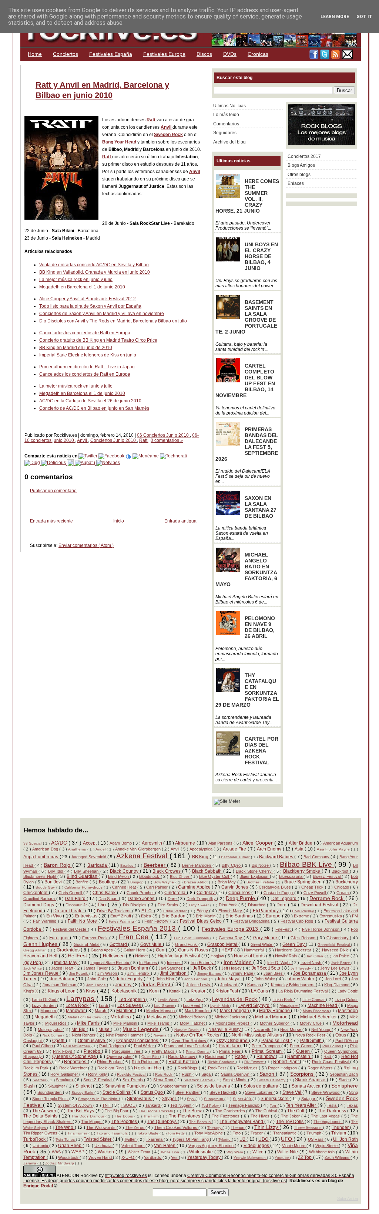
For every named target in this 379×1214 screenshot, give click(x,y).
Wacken (106, 1151)
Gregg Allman (35, 950)
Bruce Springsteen (303, 882)
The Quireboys (162, 1121)
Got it (364, 16)
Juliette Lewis (198, 985)
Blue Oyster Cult (215, 876)
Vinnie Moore (294, 1145)
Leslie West (168, 1000)
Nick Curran (53, 1035)
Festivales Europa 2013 (231, 929)
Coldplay (206, 892)
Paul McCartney (77, 1046)
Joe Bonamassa (310, 973)
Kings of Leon (62, 991)
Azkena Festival (143, 856)
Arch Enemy (270, 849)
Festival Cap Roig (298, 921)
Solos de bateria (214, 1086)
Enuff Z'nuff (121, 916)
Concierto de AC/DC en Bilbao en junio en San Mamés (94, 408)
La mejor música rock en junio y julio (76, 279)
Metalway (157, 1016)
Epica (146, 916)
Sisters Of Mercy (272, 1080)
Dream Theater (69, 910)
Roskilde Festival (132, 1074)
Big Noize (261, 865)
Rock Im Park (36, 1068)
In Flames (148, 962)
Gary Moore (266, 937)
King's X (31, 991)
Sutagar (308, 1098)
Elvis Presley (303, 911)
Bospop (137, 882)
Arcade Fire (235, 849)
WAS (57, 1152)
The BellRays (81, 1110)
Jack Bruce (341, 963)
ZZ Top (305, 1157)
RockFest (217, 1068)
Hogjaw (218, 956)
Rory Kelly (98, 1074)
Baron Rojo (58, 865)
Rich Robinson (146, 1061)
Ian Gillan (315, 956)
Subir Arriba (347, 1198)
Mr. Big (79, 1029)
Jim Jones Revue (41, 973)
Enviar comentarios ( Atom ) (86, 545)
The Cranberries (230, 1111)
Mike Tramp (158, 1023)
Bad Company (317, 857)
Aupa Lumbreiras (41, 856)
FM (355, 916)
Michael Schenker (319, 1016)
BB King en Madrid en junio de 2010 (75, 347)
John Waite (265, 979)
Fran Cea (135, 937)
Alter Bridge (301, 843)
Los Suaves (129, 1005)
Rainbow (266, 1056)
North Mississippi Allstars (257, 1035)
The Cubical (266, 1111)
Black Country (125, 871)
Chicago (342, 887)
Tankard (153, 1105)
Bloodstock (150, 876)
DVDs (230, 54)
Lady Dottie (348, 991)
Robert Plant (286, 1061)
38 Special (33, 843)
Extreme (302, 916)
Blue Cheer (180, 877)
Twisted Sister (98, 1139)
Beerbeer (155, 865)
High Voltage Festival (180, 955)
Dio (103, 904)
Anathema (77, 849)
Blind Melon (119, 876)
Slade (344, 1080)
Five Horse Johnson (321, 929)
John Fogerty (130, 978)
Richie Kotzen (183, 1061)
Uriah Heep (70, 1145)
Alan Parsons (221, 843)
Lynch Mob (220, 1006)
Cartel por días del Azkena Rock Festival (261, 750)
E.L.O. (147, 911)
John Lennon (196, 979)
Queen (303, 1051)
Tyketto (225, 1139)
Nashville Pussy (225, 1029)
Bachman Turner (236, 857)
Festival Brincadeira (252, 921)
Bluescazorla (291, 876)
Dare (173, 898)
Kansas (254, 985)
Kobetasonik (124, 991)
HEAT (227, 950)
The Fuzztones (226, 1116)
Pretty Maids (164, 1051)
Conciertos (65, 54)
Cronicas (258, 54)
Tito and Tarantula (113, 1133)
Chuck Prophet (141, 892)
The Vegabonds (328, 1121)
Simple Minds (235, 1080)
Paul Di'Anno (346, 1040)
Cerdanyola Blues (275, 887)
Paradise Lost (276, 1040)
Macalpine (289, 1005)
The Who (64, 1127)
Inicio (118, 521)
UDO (263, 1139)
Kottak (175, 991)
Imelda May (66, 962)
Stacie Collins (117, 1092)
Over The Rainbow (189, 1040)
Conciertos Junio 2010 (113, 440)
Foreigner (59, 937)
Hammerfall (255, 950)
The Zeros (135, 1127)
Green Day (294, 944)
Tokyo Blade (148, 1133)
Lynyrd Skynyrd (254, 1005)
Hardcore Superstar (293, 950)
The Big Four (117, 1111)
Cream (343, 892)
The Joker (291, 1116)
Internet (174, 962)
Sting (353, 1092)
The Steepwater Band (241, 1121)
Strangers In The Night (98, 1099)
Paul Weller (144, 1046)
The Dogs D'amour (88, 1116)
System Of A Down (75, 1105)
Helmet (142, 956)
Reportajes (75, 1061)
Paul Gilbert (43, 1046)
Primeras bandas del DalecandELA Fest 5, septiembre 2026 (246, 444)
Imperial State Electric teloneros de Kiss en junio (87, 355)
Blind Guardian (82, 876)
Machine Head (323, 1005)
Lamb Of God (44, 999)
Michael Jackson (230, 1017)
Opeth (59, 1040)
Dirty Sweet (199, 905)
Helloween (114, 955)
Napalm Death (187, 1030)
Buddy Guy (46, 887)
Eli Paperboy (266, 910)
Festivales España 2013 (138, 928)
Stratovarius (139, 1098)
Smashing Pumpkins (126, 1086)
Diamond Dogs (39, 904)
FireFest (283, 929)
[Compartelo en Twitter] (88, 456)
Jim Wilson (107, 973)
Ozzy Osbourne (233, 1040)
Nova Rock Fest (310, 1035)
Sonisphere (344, 1086)
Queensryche (120, 1056)
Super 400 (242, 1099)
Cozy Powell (315, 892)
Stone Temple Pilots (50, 1098)
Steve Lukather (259, 1092)
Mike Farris (89, 1023)
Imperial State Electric (110, 962)
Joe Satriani (63, 978)
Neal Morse (291, 1029)
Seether (40, 1080)
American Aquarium (340, 843)
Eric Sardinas (239, 916)
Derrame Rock (327, 898)
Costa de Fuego (279, 892)
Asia (300, 849)
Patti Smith (311, 1040)
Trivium (339, 1133)
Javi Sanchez (171, 968)
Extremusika (331, 916)
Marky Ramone (275, 1010)
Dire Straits (169, 905)
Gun (161, 950)
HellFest (78, 955)
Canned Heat (124, 887)
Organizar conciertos (138, 1040)
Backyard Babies (277, 856)
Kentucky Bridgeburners (293, 985)
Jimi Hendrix (139, 973)
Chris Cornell (70, 892)
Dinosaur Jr (77, 905)
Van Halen (165, 1145)
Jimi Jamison (174, 973)
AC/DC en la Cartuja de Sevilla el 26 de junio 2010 (90, 400)
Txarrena (155, 1139)
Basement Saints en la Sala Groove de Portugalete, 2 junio (246, 317)
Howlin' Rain (286, 956)
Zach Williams (338, 1157)
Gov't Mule (151, 944)
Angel (101, 849)
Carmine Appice (195, 887)
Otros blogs (299, 174)
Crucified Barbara (39, 898)
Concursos (240, 892)
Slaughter (57, 1086)
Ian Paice (341, 956)
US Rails (316, 1139)
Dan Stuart (108, 898)
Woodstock (69, 1157)
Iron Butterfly (203, 962)
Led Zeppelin (132, 999)
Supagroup (214, 1099)
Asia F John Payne (334, 849)
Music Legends (141, 1029)
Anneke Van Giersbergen (138, 849)
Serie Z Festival (98, 1080)
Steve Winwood (325, 1092)
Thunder (341, 1127)
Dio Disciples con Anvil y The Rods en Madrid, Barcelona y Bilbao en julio (113, 321)
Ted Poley (211, 1105)
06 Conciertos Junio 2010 (163, 435)
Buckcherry (346, 882)
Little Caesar (314, 999)
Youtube (282, 1158)
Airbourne (185, 843)
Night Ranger (84, 1035)
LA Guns (260, 991)
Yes (175, 1157)
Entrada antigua (180, 521)
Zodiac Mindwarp (60, 1163)
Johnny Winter (300, 978)
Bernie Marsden (197, 865)
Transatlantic (285, 1133)
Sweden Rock (168, 134)
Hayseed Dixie (336, 950)
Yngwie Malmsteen (250, 1158)
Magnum (48, 1010)
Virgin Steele (327, 1145)
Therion (238, 1127)
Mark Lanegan (235, 1010)
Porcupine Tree (127, 1051)
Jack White (33, 968)
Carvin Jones (235, 887)
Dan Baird (76, 898)
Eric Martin (206, 916)
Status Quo (152, 1092)
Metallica (121, 1016)
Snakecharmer (174, 1086)
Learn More (335, 16)
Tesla (332, 1105)
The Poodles (124, 1121)
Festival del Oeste (70, 929)
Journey (124, 984)
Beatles (127, 865)
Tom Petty (177, 1133)
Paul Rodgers (112, 1046)
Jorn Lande (96, 985)
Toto (237, 1133)
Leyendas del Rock (235, 999)
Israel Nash (311, 962)
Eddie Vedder (175, 911)
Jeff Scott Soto (267, 968)
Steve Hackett (222, 1092)
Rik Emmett (254, 1062)
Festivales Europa (164, 54)
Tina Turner (77, 1133)
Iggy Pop (32, 962)
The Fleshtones (185, 1116)
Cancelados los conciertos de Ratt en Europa (84, 332)
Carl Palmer (157, 887)
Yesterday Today (204, 1157)
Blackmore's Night (40, 876)
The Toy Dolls (290, 1121)
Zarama (30, 1163)
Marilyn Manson (161, 1010)
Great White (262, 944)
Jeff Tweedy (301, 968)
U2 (242, 1139)
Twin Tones (66, 1139)
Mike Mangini (125, 1023)
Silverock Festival (199, 1080)
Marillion (125, 1010)
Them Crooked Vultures (176, 1127)
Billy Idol (56, 871)
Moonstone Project (233, 1023)
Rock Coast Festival (331, 1061)
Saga (206, 1074)
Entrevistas (86, 916)
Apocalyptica (202, 849)
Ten (273, 1105)
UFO (287, 1139)
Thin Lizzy (266, 1127)
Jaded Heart (62, 968)
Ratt (152, 119)
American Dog (45, 849)
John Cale (97, 979)
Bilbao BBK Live (307, 864)
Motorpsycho (50, 1029)
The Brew (192, 1110)
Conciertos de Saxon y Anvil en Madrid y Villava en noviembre (101, 313)
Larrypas (81, 998)
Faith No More (83, 921)
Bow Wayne (164, 882)
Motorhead (345, 1023)
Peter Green (301, 1046)
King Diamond (337, 985)
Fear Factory (157, 921)
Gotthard (119, 944)
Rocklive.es (248, 1068)
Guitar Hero (135, 950)
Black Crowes (167, 871)
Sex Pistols (133, 1080)
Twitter (130, 1139)
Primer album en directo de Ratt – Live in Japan (87, 366)
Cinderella (175, 892)
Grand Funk (186, 944)
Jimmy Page (242, 973)
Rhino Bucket (110, 1061)
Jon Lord (333, 979)
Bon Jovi (53, 882)
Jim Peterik (79, 973)
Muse (104, 1029)
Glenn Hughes (41, 944)
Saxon (267, 1074)
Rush (187, 1074)
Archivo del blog (229, 142)
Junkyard (229, 985)
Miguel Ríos (56, 1023)
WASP (78, 1151)
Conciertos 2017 (304, 156)
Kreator (199, 991)
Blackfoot (341, 871)
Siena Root (163, 1080)
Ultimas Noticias (229, 105)
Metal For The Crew (85, 1017)
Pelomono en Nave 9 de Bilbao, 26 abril (260, 627)
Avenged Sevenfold (89, 857)
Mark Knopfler (198, 1010)
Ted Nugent (181, 1105)
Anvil (166, 127)
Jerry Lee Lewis (335, 968)
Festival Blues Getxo (201, 921)
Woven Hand (100, 1157)
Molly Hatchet (193, 1023)
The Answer (44, 1110)
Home (35, 54)
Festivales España (110, 54)
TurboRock (35, 1139)
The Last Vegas (326, 1116)
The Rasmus (200, 1122)
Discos (204, 54)
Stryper (169, 1098)
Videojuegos (257, 1145)
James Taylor (96, 968)
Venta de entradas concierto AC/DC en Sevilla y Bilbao (94, 264)
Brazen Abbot (196, 882)
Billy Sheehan (87, 871)
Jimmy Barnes (209, 973)
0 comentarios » (167, 440)
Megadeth (45, 1016)
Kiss (91, 991)
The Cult (296, 1110)
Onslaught (33, 1040)
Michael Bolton (192, 1017)
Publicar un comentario (53, 490)
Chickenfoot (36, 892)
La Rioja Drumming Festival (303, 991)
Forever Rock (95, 938)
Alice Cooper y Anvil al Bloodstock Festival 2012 (87, 298)
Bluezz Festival (327, 876)
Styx (191, 1099)
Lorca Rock (78, 1005)
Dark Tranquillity (202, 898)
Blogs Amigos (301, 165)
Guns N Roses (193, 950)
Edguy (203, 911)
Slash (29, 1086)
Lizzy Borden (44, 1005)
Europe (274, 916)
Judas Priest (156, 984)
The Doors (124, 1116)
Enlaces (296, 183)
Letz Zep (195, 999)
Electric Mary (231, 911)
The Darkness (332, 1110)
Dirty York (228, 905)
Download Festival (320, 904)
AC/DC (59, 843)
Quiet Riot (150, 1057)
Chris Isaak (105, 892)
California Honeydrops (84, 887)
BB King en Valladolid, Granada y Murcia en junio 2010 (94, 272)
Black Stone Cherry (254, 871)
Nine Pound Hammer (125, 1035)
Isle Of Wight (279, 962)
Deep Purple (241, 898)
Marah (101, 1010)
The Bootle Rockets (156, 1111)
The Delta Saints (41, 1116)
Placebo (93, 1051)
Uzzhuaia (103, 1145)
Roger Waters (321, 1068)
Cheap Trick (313, 887)
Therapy (214, 1128)
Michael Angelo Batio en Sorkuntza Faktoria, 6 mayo (246, 569)
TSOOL (128, 1105)
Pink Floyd (63, 1051)
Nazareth (262, 1029)
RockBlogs (188, 1068)
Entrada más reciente (51, 521)
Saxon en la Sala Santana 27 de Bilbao (260, 507)
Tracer (257, 1133)
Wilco (258, 1151)
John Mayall (230, 978)
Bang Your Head (119, 142)
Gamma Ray (231, 938)
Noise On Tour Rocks (198, 1035)
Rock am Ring (111, 1068)
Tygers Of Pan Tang (190, 1139)
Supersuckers (275, 1098)
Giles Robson (304, 938)
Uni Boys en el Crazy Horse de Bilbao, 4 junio (261, 256)
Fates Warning (122, 921)
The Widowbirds (101, 1127)
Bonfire (83, 882)
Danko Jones (142, 898)
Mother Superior (275, 1023)
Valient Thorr (133, 1145)
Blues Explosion (254, 876)
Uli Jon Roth (345, 1139)
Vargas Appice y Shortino (211, 1145)
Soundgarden (50, 1092)
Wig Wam (235, 1152)
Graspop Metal (222, 944)
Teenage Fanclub (244, 1105)
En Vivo (54, 916)
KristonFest (227, 991)
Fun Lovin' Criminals (192, 938)
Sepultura (65, 1080)
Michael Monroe (272, 1016)
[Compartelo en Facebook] (111, 456)
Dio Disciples (135, 905)
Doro (282, 904)
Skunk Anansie (310, 1079)
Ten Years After (301, 1105)
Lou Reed (192, 1005)
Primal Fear (230, 1051)
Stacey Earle (82, 1092)
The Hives (261, 1116)
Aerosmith (152, 843)
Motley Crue (311, 1023)
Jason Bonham (133, 968)
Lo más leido (226, 114)
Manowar (76, 1010)
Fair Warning (45, 921)
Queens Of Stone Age (74, 1056)
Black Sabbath (207, 871)
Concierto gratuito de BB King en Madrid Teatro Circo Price (98, 340)
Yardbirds (153, 1157)
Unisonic (41, 1145)
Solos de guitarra (261, 1086)
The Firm (151, 1116)
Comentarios (226, 123)
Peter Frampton (266, 1046)
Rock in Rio (148, 1068)
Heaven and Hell (41, 955)
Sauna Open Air (236, 1074)
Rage (241, 1056)
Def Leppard (284, 898)
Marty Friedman (316, 1011)
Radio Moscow (182, 1056)
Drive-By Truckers (114, 911)
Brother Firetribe (260, 882)
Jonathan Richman (60, 985)
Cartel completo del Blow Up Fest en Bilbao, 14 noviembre (245, 380)
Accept (90, 843)
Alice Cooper (258, 843)
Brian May (227, 882)
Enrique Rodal (38, 1185)
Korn (154, 991)
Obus (341, 1035)
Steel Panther (188, 1092)
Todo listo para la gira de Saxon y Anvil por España (90, 306)
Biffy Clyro (232, 865)
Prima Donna (198, 1051)
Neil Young (321, 1029)
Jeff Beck (202, 968)
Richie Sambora (222, 1062)
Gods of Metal (87, 944)
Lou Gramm (164, 1006)
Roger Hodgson (283, 1068)
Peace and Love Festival (187, 1046)
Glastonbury (338, 938)
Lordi (104, 1005)
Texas (352, 1105)
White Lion (171, 1152)
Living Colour (346, 999)
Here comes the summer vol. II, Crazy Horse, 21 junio (247, 196)
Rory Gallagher (64, 1074)
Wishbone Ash (322, 1152)
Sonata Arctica (307, 1086)
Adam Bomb (121, 843)
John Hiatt (165, 979)
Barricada (97, 865)
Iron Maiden (238, 962)
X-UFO (128, 1157)
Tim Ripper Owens (40, 1133)
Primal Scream (267, 1051)
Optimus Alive (92, 1040)
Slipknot (84, 1086)
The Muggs (92, 1121)
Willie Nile (288, 1151)
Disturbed (257, 905)
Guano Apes (102, 950)
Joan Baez (274, 973)
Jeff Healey (232, 968)
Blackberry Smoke (302, 871)
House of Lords (250, 955)
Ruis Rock (164, 1074)
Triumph (314, 1133)
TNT (106, 1105)
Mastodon (348, 1010)
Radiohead (215, 1056)
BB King (201, 856)
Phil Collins (332, 1046)
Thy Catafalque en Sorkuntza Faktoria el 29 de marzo (247, 690)
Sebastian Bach (344, 1074)
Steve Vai (292, 1092)
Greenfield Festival (334, 945)
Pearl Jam (230, 1045)
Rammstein (299, 1056)
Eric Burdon (174, 916)
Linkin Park (283, 999)
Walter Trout (139, 1152)
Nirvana (161, 1035)
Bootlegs (108, 882)
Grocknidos (69, 950)
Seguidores (225, 132)
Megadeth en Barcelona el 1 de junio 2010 (82, 287)
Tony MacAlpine (209, 1133)
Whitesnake (201, 1151)
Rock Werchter (73, 1068)
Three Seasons (308, 1127)
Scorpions (302, 1074)
